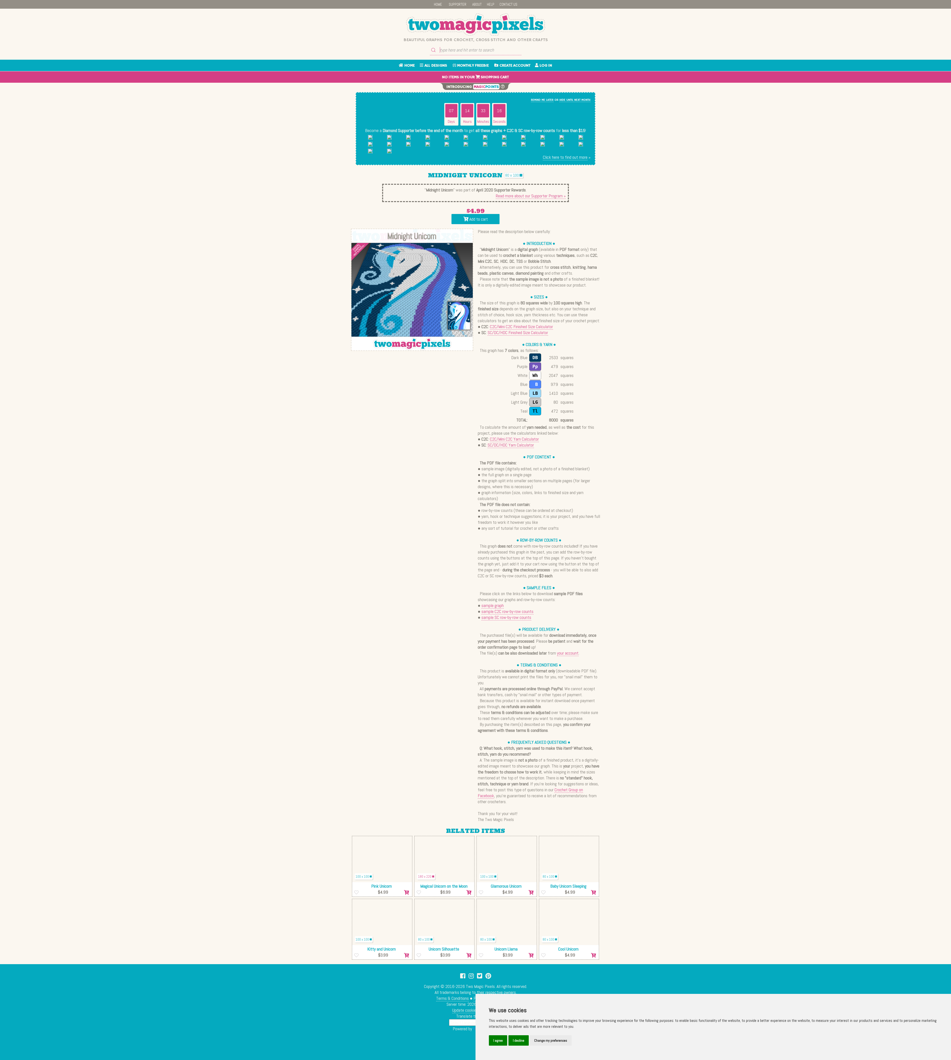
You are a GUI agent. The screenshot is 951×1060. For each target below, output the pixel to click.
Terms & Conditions (452, 998)
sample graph (492, 605)
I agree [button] (498, 1040)
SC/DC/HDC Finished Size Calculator (518, 332)
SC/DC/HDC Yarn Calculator (511, 445)
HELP (490, 4)
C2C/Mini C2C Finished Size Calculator (521, 326)
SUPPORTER (457, 4)
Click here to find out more (565, 157)
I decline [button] (518, 1040)
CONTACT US (508, 4)
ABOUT (477, 4)
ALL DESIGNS (435, 65)
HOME (438, 4)
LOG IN (545, 65)
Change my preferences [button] (550, 1040)
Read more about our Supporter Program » (531, 196)
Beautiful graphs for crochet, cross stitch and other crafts (475, 40)
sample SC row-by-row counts (506, 617)
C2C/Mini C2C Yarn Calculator (514, 439)
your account (568, 653)
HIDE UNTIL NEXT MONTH (574, 100)
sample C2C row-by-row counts (507, 611)
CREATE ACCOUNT (514, 65)
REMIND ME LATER (542, 100)
